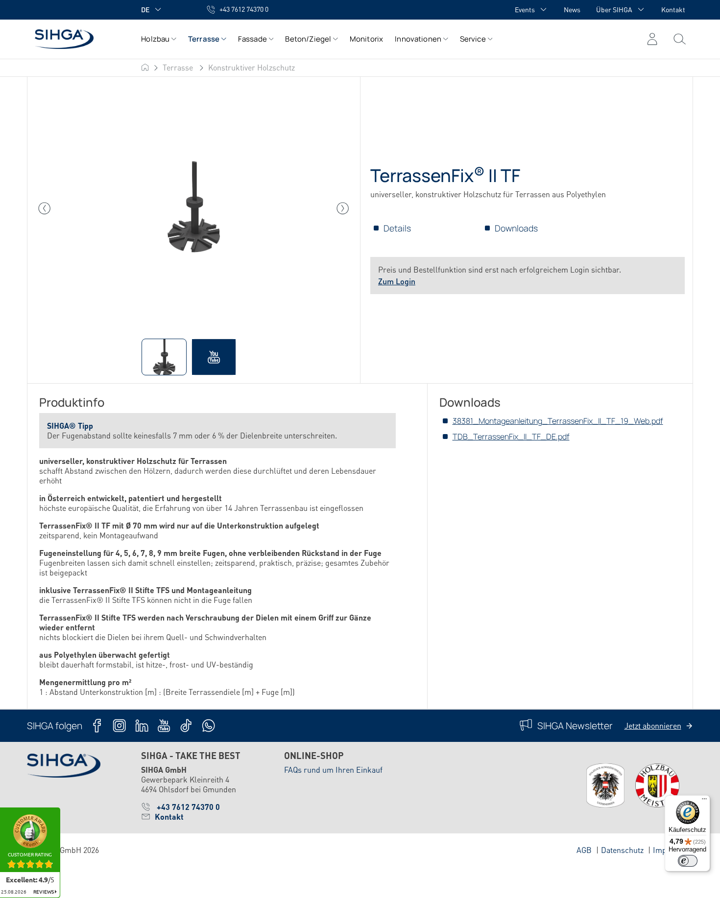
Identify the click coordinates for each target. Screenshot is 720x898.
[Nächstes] (343, 208)
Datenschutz (622, 850)
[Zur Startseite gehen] (74, 38)
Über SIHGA (614, 9)
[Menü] (679, 39)
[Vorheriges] (44, 208)
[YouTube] (164, 725)
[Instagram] (119, 725)
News (572, 9)
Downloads (516, 228)
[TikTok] (186, 725)
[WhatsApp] (208, 725)
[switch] (687, 861)
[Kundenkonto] (652, 39)
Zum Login (396, 281)
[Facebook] (97, 725)
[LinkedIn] (142, 725)
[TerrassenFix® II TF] (193, 208)
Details (397, 228)
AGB (584, 850)
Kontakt (673, 9)
